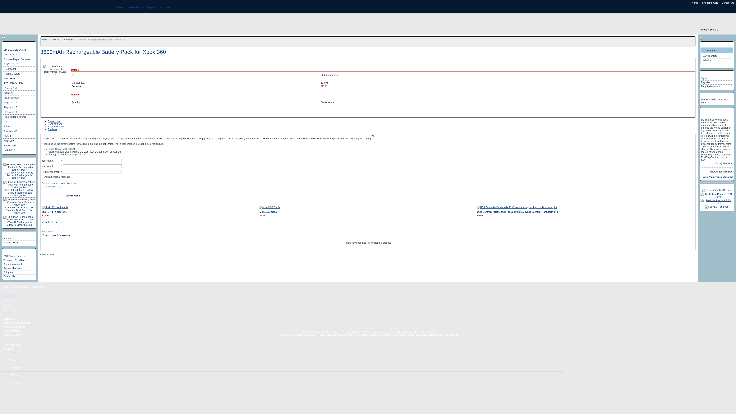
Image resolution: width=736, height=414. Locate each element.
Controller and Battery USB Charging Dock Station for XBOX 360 (19, 210)
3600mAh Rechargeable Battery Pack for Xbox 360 (19, 223)
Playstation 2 (10, 102)
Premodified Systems (15, 117)
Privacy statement (12, 264)
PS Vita (8, 126)
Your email (47, 166)
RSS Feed (15, 375)
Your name (47, 160)
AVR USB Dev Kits (13, 83)
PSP (6, 121)
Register (705, 82)
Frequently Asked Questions (17, 323)
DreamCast (10, 69)
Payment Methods (12, 268)
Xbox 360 (55, 40)
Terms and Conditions (14, 260)
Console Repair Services (17, 59)
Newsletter (15, 382)
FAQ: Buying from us (14, 256)
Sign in (704, 78)
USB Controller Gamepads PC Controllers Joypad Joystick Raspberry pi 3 (517, 212)
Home (695, 2)
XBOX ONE (10, 145)
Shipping (8, 272)
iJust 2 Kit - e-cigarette (54, 212)
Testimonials (9, 319)
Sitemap (7, 238)
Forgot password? (710, 86)
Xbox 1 (7, 136)
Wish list (707, 60)
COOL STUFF (11, 64)
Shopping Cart (710, 2)
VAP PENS (9, 150)
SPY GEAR (10, 78)
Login (5, 301)
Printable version (47, 254)
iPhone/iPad (10, 88)
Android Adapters (13, 54)
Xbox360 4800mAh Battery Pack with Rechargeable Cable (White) (19, 193)
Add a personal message (57, 177)
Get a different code (51, 187)
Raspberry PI (10, 131)
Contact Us (728, 2)
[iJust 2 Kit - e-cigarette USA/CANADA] (55, 207)
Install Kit (8, 93)
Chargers (68, 40)
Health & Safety (12, 73)
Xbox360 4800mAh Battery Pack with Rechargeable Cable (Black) (19, 175)
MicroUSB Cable (269, 212)
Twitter (13, 360)
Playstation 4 (10, 112)
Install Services (12, 97)
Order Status (9, 309)
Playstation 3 (10, 107)
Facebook (15, 367)
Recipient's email (50, 172)
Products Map (10, 242)
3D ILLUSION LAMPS (15, 49)
